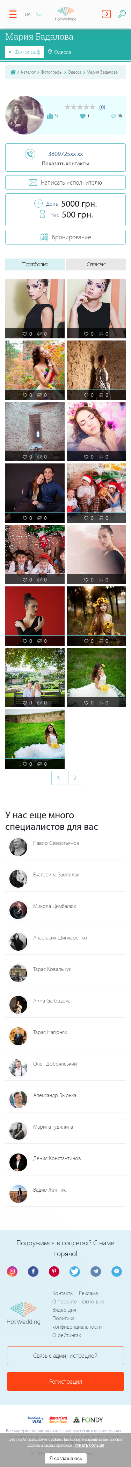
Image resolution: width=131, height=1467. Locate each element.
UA (28, 14)
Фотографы (52, 72)
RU (39, 14)
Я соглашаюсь (65, 1458)
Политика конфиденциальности (77, 1322)
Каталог (28, 72)
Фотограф (27, 52)
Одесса (74, 72)
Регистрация (65, 1381)
